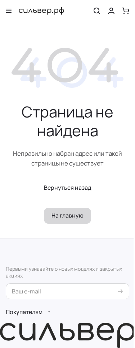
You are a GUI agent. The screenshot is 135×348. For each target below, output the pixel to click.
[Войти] (111, 10)
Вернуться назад (67, 188)
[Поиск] (96, 10)
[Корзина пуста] (125, 10)
